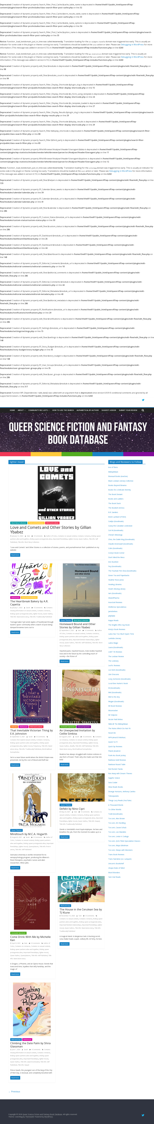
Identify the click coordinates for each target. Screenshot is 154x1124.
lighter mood (73, 539)
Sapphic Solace (114, 778)
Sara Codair (112, 782)
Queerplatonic (34, 846)
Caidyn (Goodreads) (116, 521)
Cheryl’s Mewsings (115, 535)
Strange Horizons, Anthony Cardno (121, 791)
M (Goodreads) (114, 688)
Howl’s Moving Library (116, 589)
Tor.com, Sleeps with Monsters (120, 850)
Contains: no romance (22, 946)
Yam (80, 916)
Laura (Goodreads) (115, 647)
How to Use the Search (63, 410)
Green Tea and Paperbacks (118, 575)
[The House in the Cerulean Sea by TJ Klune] (81, 877)
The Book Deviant (115, 494)
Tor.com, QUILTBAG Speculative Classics (124, 841)
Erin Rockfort (113, 562)
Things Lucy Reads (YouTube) (119, 800)
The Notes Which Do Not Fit (119, 728)
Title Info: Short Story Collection (28, 542)
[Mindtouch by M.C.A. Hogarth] (32, 774)
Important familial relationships (83, 640)
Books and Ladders (115, 499)
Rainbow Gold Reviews (117, 760)
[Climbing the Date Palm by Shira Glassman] (32, 984)
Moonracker (113, 710)
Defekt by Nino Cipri (72, 808)
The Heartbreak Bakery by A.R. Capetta (29, 602)
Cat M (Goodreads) (115, 530)
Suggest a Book (109, 410)
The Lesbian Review (116, 656)
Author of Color (51, 536)
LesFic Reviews (114, 665)
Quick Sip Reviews (115, 746)
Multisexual (15, 597)
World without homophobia (81, 749)
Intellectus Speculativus (117, 607)
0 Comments (37, 536)
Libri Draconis (113, 674)
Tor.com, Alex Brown (116, 818)
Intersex (14, 727)
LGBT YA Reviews (115, 652)
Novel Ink (112, 733)
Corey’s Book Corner (116, 553)
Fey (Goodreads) (114, 566)
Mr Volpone (112, 715)
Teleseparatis (113, 796)
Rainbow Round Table (116, 764)
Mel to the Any (114, 697)
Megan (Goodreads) (116, 701)
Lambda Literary (114, 638)
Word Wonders (114, 872)
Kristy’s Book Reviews (116, 629)
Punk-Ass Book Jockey (117, 755)
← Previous (14, 1091)
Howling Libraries (115, 584)
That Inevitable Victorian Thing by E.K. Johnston (31, 731)
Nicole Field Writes (115, 719)
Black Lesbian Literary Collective (120, 481)
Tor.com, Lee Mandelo (117, 832)
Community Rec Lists (38, 410)
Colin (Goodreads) (115, 548)
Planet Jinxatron (114, 751)
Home (12, 410)
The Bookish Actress (116, 508)
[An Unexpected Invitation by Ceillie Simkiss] (81, 671)
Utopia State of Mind (116, 868)
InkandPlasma (113, 598)
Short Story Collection (18, 523)
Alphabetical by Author (88, 410)
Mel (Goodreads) (114, 692)
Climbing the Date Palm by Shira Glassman (30, 1044)
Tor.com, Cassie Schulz (117, 827)
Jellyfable (111, 616)
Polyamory (37, 746)
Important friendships (60, 539)
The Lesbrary (113, 661)
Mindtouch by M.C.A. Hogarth (28, 834)
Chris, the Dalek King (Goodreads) (121, 539)
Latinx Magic (113, 643)
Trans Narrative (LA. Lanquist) (120, 859)
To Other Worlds (114, 809)
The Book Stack (114, 503)
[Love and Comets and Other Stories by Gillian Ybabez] (56, 467)
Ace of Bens (113, 467)
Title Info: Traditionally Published (41, 617)
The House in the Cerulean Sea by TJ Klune (81, 911)
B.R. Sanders (113, 512)
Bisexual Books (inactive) (118, 476)
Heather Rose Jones (116, 580)
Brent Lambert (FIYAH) (117, 517)
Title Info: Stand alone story (19, 617)
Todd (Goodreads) (115, 814)
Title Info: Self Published (83, 643)
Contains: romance (84, 536)
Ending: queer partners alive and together (74, 637)
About (21, 410)
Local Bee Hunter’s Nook (118, 683)
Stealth (72, 746)
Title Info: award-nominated (30, 1062)
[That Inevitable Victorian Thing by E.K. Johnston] (32, 671)
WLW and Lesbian (52, 523)
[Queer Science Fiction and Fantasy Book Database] (77, 414)
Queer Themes (66, 620)
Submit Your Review (128, 410)
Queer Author (83, 539)
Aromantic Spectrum (68, 727)
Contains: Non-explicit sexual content (22, 740)
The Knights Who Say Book (119, 625)
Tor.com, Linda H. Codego (118, 836)
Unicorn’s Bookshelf (116, 863)
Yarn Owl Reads (114, 877)
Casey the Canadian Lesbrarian (120, 526)
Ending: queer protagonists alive (41, 539)
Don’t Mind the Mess (116, 557)
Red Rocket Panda (115, 769)
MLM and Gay (65, 906)
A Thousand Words (115, 805)
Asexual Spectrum (84, 727)
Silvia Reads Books (115, 787)
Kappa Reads (113, 620)
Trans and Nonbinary (36, 523)
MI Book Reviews (115, 706)
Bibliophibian (113, 472)
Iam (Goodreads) (115, 593)
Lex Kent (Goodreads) (116, 670)
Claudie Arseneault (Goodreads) (120, 544)
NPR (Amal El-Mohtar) (116, 737)
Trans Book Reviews (116, 854)
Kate (28, 536)
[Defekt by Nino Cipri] (81, 774)
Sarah (28, 608)
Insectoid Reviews (115, 602)
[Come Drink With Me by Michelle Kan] (32, 877)
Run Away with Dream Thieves (120, 773)
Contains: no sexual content (67, 536)
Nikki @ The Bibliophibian (118, 724)
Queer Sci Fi (113, 742)
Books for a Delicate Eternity (119, 490)
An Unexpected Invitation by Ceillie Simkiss (77, 731)
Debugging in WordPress (132, 44)
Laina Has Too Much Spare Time (121, 634)
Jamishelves (112, 611)
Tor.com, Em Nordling (116, 823)
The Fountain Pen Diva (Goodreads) (122, 571)
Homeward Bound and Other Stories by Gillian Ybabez (78, 625)
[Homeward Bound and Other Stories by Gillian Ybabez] (81, 565)
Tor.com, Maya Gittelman (118, 845)
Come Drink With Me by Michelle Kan (30, 938)
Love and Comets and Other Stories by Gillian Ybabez (50, 529)
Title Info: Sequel (94, 821)
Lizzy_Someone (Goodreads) (119, 679)
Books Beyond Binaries (117, 485)
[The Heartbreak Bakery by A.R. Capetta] (31, 565)
